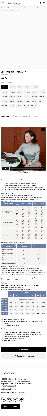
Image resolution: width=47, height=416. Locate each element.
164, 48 (4, 96)
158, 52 (12, 92)
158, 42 (12, 87)
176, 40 (34, 101)
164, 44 (34, 92)
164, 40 (19, 92)
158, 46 (27, 87)
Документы (34, 116)
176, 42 (41, 101)
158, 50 (4, 92)
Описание (6, 116)
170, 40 (27, 96)
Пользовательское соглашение (13, 392)
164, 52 (19, 96)
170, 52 (26, 101)
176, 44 (4, 106)
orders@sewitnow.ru (8, 389)
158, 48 (35, 87)
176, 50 (26, 106)
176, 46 (12, 106)
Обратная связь (11, 407)
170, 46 (4, 101)
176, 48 (19, 106)
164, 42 (27, 92)
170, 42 (34, 96)
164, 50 (12, 96)
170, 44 (41, 96)
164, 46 (42, 92)
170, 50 (19, 101)
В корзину (23, 350)
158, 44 (20, 87)
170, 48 (12, 101)
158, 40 (4, 87)
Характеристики (19, 116)
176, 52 (33, 106)
